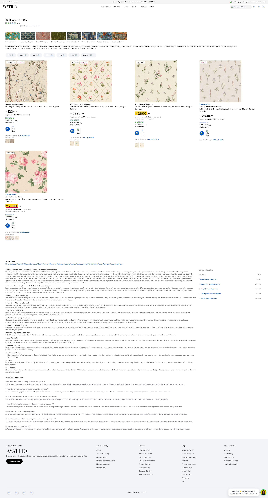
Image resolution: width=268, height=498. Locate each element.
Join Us (258, 2)
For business (13, 2)
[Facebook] (9, 493)
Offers (48, 55)
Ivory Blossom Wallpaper (209, 289)
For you (4, 2)
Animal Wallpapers (104, 264)
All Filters (86, 55)
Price (73, 55)
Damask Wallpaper (36, 264)
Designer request (248, 2)
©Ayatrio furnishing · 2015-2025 (137, 492)
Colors (35, 55)
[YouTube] (32, 493)
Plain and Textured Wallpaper (53, 264)
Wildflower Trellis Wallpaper (210, 284)
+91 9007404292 (149, 2)
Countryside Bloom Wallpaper (211, 293)
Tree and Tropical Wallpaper (73, 264)
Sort (9, 55)
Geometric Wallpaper (90, 264)
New (60, 55)
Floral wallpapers (11, 264)
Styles (22, 55)
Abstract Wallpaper (23, 264)
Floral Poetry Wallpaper (208, 279)
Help (264, 2)
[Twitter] (24, 493)
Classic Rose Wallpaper (209, 298)
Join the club (14, 461)
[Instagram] (17, 493)
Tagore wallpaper (116, 264)
